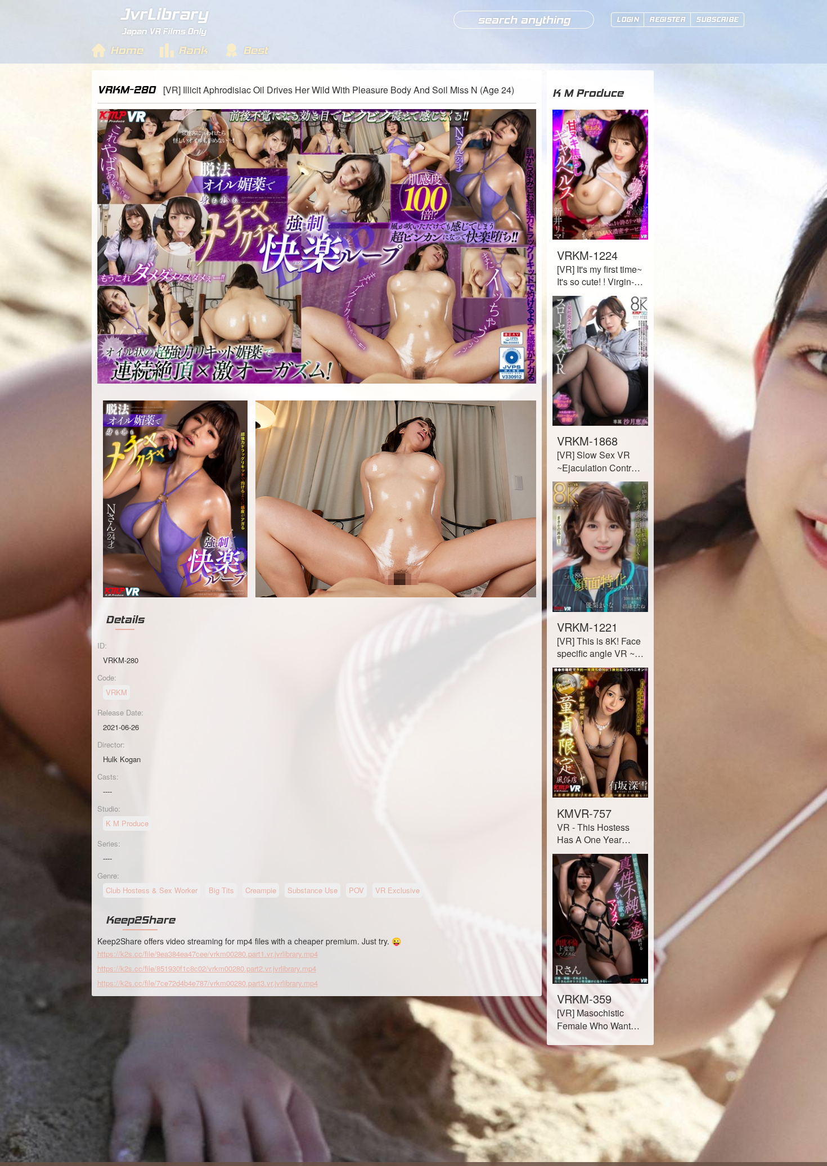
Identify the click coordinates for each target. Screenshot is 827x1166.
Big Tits (221, 890)
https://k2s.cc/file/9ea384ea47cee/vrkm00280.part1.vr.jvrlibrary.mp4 (207, 953)
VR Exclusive (397, 890)
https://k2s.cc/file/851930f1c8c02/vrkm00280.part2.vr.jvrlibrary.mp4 (206, 968)
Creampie (260, 890)
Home (126, 50)
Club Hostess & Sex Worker (151, 890)
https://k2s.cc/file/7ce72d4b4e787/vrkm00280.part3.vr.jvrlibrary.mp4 (207, 983)
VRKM (116, 692)
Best (255, 50)
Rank (193, 50)
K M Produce (127, 823)
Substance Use (312, 890)
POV (356, 890)
